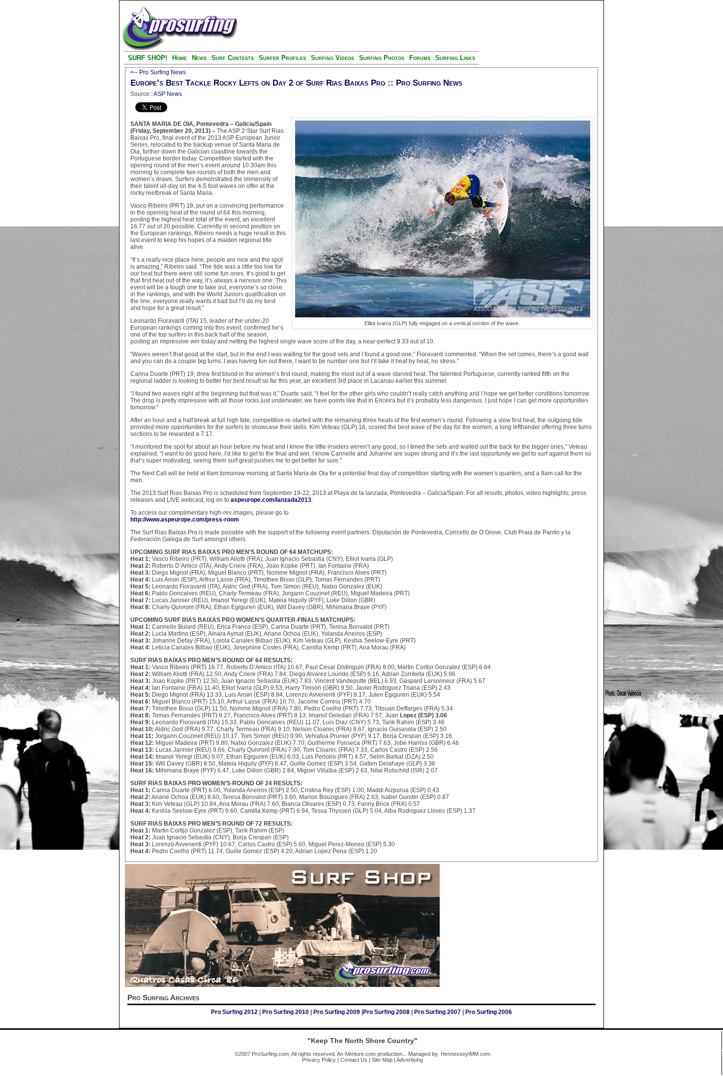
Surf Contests (232, 57)
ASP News (167, 94)
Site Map (382, 1060)
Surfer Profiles (282, 57)
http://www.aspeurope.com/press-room (184, 519)
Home (179, 57)
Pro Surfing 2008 (387, 1012)
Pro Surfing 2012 (235, 1012)
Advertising (409, 1060)
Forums (419, 57)
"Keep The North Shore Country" (362, 1041)
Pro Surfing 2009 (337, 1012)
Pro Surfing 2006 (488, 1012)
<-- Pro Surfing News (158, 72)
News (199, 57)
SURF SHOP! (147, 57)
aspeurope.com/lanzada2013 (271, 499)
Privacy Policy (319, 1060)
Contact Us (353, 1060)
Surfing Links (455, 57)
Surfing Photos (381, 57)
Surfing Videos (333, 57)
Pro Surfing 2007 (437, 1012)
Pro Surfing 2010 (286, 1012)
